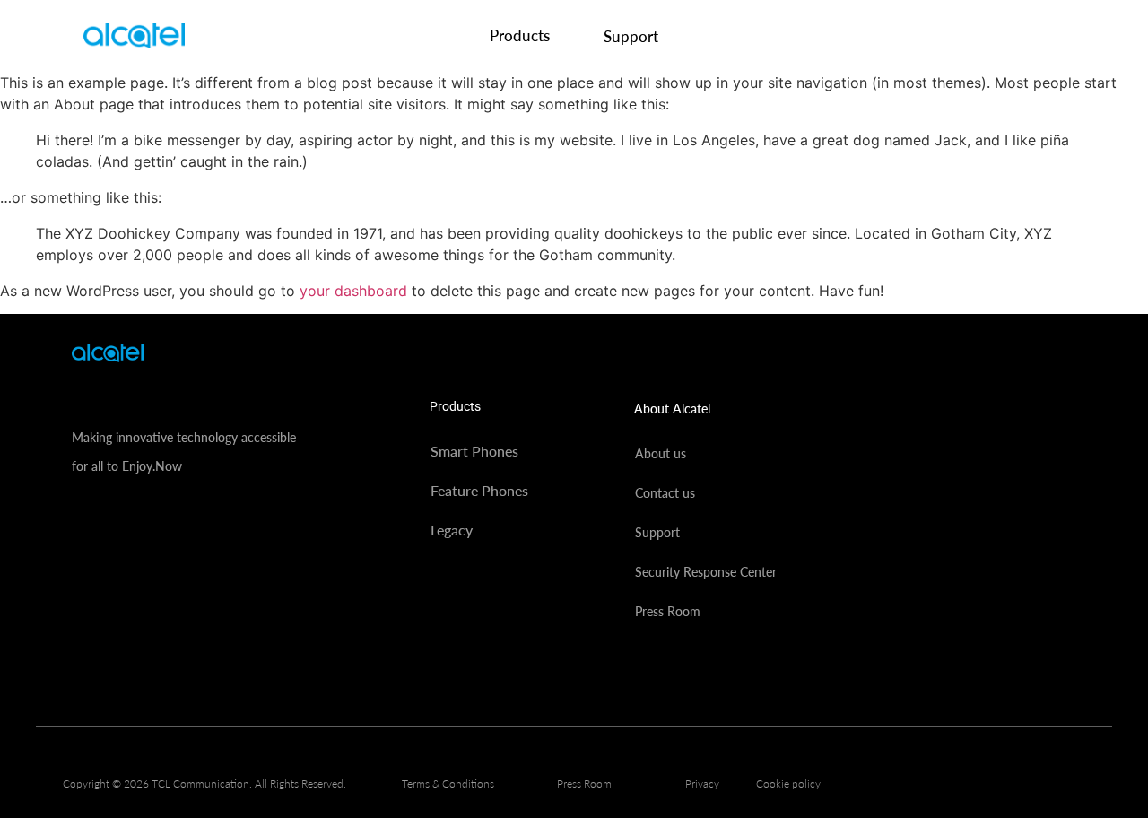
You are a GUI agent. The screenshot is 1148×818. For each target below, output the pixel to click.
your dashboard (353, 291)
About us (660, 453)
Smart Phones (474, 450)
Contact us (665, 492)
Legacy (451, 529)
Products (520, 35)
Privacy (702, 783)
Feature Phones (479, 490)
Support (631, 36)
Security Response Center (706, 571)
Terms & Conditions (448, 783)
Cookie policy (788, 783)
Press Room (667, 611)
